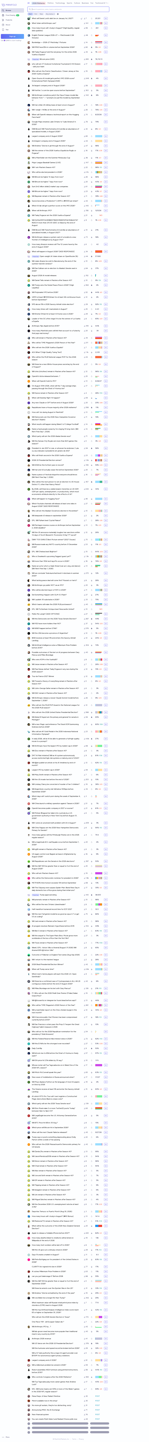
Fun (92, 3)
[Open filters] (58, 14)
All (28, 3)
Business (85, 3)
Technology (60, 3)
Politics (51, 3)
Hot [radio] (35, 14)
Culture (77, 3)
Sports (69, 3)
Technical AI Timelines (104, 3)
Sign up (12, 36)
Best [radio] (30, 14)
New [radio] (41, 14)
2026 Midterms (38, 3)
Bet (106, 18)
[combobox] (68, 9)
